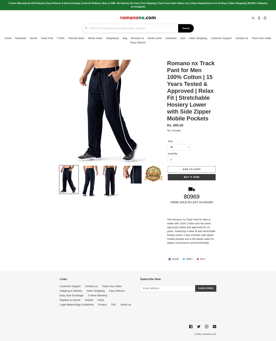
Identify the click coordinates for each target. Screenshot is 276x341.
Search (185, 28)
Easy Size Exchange (71, 295)
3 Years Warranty (97, 295)
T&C (113, 304)
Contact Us (91, 286)
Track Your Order (112, 286)
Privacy (102, 304)
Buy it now (192, 177)
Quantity (172, 153)
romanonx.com (209, 334)
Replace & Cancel (70, 300)
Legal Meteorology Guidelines (77, 304)
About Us (125, 304)
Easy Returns (117, 290)
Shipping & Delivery (71, 290)
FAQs (101, 300)
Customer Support (70, 286)
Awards (89, 300)
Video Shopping (96, 290)
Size (170, 141)
